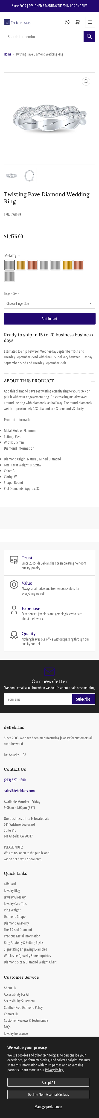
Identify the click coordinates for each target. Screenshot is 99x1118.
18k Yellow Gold (67, 265)
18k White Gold (56, 265)
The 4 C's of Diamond (18, 929)
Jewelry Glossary (15, 897)
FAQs (7, 1026)
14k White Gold (9, 265)
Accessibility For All (16, 994)
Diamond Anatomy (16, 923)
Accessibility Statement (19, 1000)
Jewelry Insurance (16, 1033)
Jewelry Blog (12, 890)
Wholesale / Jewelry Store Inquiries (27, 955)
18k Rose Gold (79, 265)
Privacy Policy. (54, 1069)
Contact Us (11, 1013)
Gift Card (10, 884)
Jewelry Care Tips (15, 903)
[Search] (89, 36)
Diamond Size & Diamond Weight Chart (30, 962)
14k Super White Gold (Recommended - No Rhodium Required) (44, 265)
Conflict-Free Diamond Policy (23, 1007)
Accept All (48, 1082)
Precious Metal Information (22, 936)
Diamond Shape (15, 916)
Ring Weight (12, 910)
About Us (10, 987)
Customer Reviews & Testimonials (26, 1020)
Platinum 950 (9, 276)
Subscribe (83, 699)
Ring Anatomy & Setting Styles (24, 942)
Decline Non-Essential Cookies (48, 1094)
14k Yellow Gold (21, 265)
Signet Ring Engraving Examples (25, 949)
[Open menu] (90, 22)
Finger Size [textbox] (12, 293)
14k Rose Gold (32, 265)
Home (8, 54)
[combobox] (49, 36)
